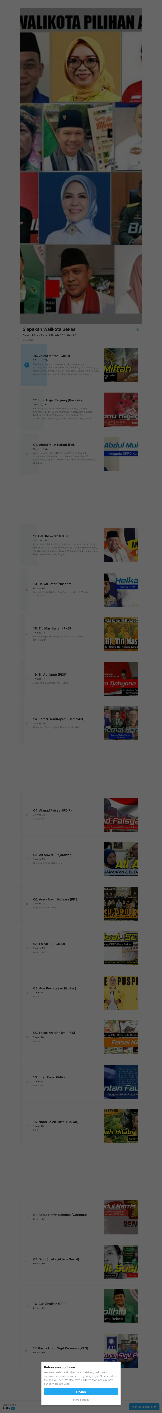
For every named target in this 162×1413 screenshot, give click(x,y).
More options (81, 1399)
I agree (81, 1391)
